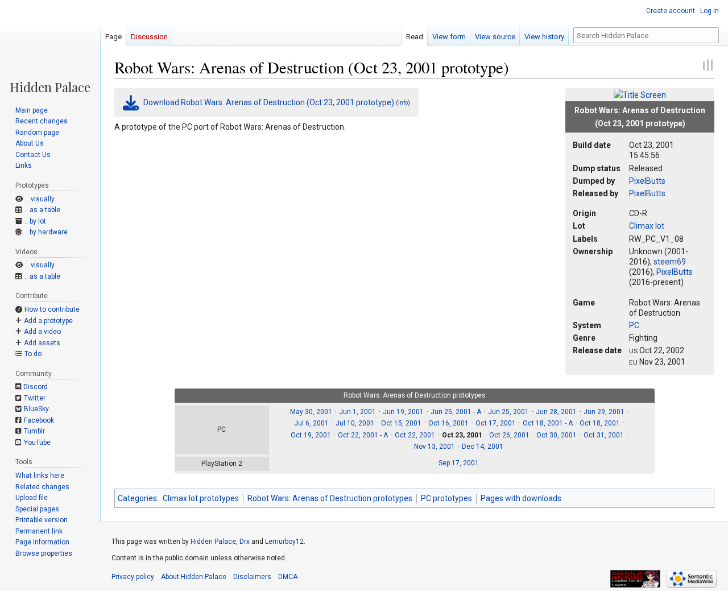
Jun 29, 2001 (604, 412)
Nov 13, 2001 (434, 447)
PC (634, 325)
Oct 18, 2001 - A (548, 423)
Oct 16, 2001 (448, 423)
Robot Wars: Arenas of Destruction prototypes (329, 498)
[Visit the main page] (50, 46)
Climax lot (646, 225)
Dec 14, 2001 (482, 447)
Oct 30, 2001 (556, 435)
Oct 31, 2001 (604, 435)
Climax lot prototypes (201, 498)
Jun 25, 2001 (508, 412)
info (403, 103)
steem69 (669, 261)
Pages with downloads (521, 498)
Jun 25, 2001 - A (456, 412)
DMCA (287, 577)
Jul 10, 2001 (355, 423)
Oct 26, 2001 (509, 435)
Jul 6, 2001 (311, 423)
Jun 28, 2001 (556, 412)
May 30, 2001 (311, 412)
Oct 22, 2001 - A (363, 435)
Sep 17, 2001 (459, 463)
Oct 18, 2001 (600, 423)
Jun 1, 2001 (357, 412)
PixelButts (647, 180)
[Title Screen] (640, 94)
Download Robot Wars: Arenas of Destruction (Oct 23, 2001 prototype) (269, 102)
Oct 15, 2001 (401, 423)
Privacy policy (132, 577)
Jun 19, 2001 (403, 412)
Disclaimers (252, 577)
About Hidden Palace (193, 577)
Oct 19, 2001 (311, 435)
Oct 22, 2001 (415, 435)
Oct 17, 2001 (495, 423)
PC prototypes (446, 498)
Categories (137, 498)
